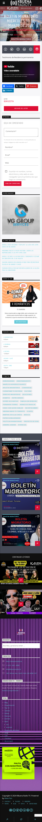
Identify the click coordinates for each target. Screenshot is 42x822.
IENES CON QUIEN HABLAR (13, 408)
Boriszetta (18, 35)
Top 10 (7, 708)
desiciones (27, 394)
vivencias (22, 425)
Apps (6, 721)
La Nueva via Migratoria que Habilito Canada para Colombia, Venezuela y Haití (21, 529)
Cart (6, 736)
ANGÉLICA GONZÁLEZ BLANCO (14, 384)
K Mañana (7, 344)
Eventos (7, 719)
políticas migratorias (12, 421)
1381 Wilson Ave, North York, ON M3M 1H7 (21, 673)
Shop (6, 733)
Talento (7, 711)
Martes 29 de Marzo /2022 (21, 599)
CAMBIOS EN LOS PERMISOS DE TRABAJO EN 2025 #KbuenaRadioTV (21, 457)
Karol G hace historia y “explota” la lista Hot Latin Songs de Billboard (20, 246)
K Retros (6, 351)
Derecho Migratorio (11, 394)
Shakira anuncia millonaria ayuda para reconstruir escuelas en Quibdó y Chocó (20, 263)
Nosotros (27, 801)
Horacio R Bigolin (27, 404)
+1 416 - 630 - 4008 (12, 665)
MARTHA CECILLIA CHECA (12, 415)
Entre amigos (17, 398)
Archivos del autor (21, 108)
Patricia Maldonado (11, 418)
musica (27, 415)
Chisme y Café (8, 358)
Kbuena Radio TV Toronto (14, 411)
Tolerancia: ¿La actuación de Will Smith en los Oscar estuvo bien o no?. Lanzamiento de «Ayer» (21, 571)
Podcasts (8, 716)
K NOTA (30, 411)
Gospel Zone (8, 365)
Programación (10, 705)
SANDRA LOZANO (9, 425)
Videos (7, 713)
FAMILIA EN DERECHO (28, 401)
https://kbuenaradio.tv (14, 661)
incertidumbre (31, 408)
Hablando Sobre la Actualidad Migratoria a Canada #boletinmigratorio (21, 493)
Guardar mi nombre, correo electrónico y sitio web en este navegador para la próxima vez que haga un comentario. (23, 171)
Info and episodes (21, 322)
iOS (7, 725)
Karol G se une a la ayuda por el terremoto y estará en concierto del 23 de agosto (20, 257)
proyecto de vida (31, 421)
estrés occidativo (10, 401)
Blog (6, 703)
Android (9, 727)
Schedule (8, 801)
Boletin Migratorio (21, 13)
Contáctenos (33, 804)
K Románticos (8, 337)
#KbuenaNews (9, 381)
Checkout (8, 738)
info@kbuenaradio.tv (13, 669)
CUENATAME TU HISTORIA (12, 391)
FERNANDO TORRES (10, 404)
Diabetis (6, 398)
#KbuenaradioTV (24, 381)
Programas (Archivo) (12, 730)
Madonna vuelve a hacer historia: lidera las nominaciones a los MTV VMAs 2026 (17, 252)
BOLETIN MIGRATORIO (11, 388)
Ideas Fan (8, 798)
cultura (27, 391)
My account (9, 741)
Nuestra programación (10, 690)
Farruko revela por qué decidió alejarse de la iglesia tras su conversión (20, 269)
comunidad (27, 388)
